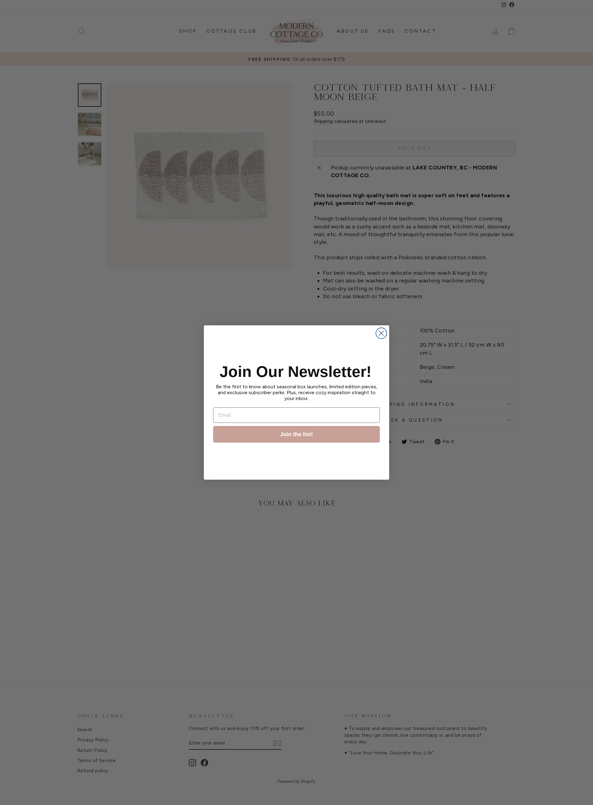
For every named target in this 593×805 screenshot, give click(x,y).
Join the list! (296, 434)
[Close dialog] (381, 333)
